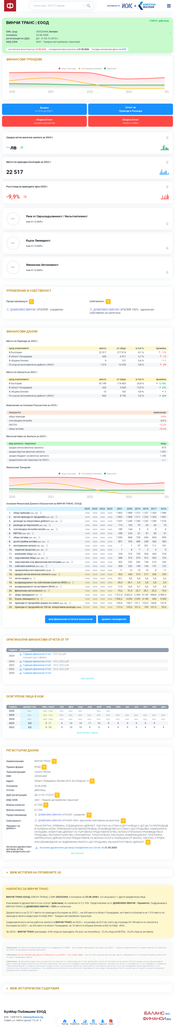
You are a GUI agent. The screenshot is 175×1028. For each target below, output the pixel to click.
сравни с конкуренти (114, 619)
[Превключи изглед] (170, 33)
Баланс (44, 109)
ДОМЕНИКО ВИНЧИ (22, 309)
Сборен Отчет (44, 121)
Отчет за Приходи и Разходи (130, 109)
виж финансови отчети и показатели (71, 619)
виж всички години (87, 732)
